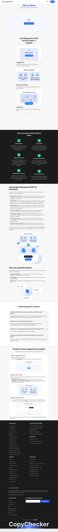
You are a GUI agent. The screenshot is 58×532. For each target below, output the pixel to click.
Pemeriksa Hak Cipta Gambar (36, 434)
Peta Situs (11, 512)
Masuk (52, 1)
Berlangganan (45, 501)
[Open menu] (55, 1)
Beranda (10, 500)
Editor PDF (11, 459)
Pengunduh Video (33, 439)
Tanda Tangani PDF (13, 465)
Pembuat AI (11, 434)
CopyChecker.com (17, 270)
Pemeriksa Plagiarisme (41, 417)
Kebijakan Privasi (12, 510)
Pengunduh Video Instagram (36, 441)
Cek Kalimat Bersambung (14, 454)
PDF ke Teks (13, 280)
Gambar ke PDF (12, 481)
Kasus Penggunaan (13, 514)
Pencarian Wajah (33, 429)
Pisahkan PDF (12, 471)
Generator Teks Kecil (15, 274)
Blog (9, 506)
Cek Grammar (13, 277)
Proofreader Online (13, 446)
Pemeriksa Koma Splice (14, 448)
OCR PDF (11, 467)
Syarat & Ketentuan (13, 508)
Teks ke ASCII (33, 459)
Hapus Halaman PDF (13, 475)
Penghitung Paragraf (34, 475)
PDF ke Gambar (12, 463)
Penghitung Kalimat (34, 471)
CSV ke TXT (32, 461)
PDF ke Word (12, 461)
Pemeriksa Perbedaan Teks (35, 467)
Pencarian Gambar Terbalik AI (36, 427)
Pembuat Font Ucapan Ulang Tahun (37, 463)
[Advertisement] (29, 12)
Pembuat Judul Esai (13, 431)
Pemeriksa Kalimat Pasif (14, 450)
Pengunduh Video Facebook (36, 443)
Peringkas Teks (12, 440)
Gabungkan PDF (12, 473)
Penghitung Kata (33, 469)
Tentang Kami (11, 502)
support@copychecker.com (17, 494)
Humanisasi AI (12, 436)
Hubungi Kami (12, 504)
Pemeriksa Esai (12, 444)
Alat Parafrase (12, 427)
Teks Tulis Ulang (12, 442)
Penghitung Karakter (34, 473)
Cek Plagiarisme (12, 425)
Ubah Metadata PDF (13, 469)
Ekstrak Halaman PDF (14, 477)
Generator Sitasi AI (13, 438)
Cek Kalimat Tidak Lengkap (15, 452)
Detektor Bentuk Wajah (35, 431)
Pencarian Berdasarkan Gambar (37, 425)
